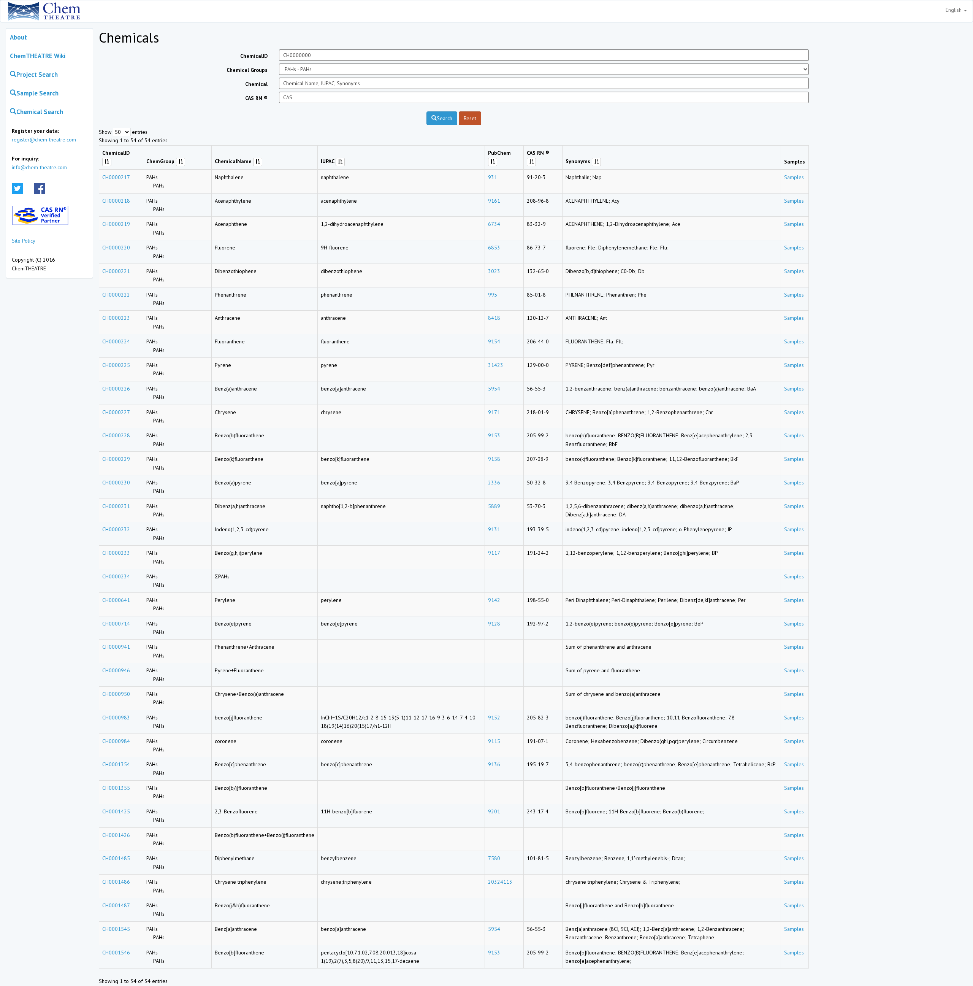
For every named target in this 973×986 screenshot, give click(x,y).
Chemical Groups (247, 70)
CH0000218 (116, 200)
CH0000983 (116, 717)
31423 (495, 365)
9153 (494, 435)
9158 (494, 459)
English (954, 9)
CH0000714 (116, 623)
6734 (494, 224)
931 (492, 177)
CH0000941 (116, 646)
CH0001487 (116, 905)
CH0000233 (116, 552)
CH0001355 (116, 787)
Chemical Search (39, 112)
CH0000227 (116, 412)
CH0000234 (116, 576)
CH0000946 (116, 670)
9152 (494, 717)
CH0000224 (116, 341)
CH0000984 (116, 741)
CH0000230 (116, 482)
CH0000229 (116, 459)
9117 (494, 552)
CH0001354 (116, 764)
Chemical (256, 84)
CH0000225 (116, 365)
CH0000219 (116, 224)
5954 (494, 388)
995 (492, 294)
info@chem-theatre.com (39, 167)
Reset (470, 118)
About (18, 37)
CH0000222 (116, 294)
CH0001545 (116, 929)
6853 (494, 247)
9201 (494, 811)
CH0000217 (116, 177)
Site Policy (23, 240)
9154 (494, 341)
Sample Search (37, 93)
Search (444, 118)
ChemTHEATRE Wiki (37, 56)
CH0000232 (116, 529)
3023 (494, 271)
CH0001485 (116, 858)
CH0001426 (116, 835)
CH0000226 (116, 388)
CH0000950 (116, 694)
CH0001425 (116, 811)
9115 (494, 741)
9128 (494, 623)
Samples (794, 177)
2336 (494, 482)
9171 (494, 412)
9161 (494, 200)
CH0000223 (116, 317)
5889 (494, 506)
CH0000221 (116, 271)
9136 (494, 764)
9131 (494, 529)
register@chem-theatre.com (44, 139)
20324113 (500, 881)
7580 (494, 858)
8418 (494, 317)
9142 (494, 600)
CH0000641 (116, 600)
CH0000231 (116, 506)
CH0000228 (116, 435)
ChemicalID (254, 55)
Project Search (37, 74)
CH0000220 (116, 247)
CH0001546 (116, 952)
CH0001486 (116, 881)
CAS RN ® (256, 98)
